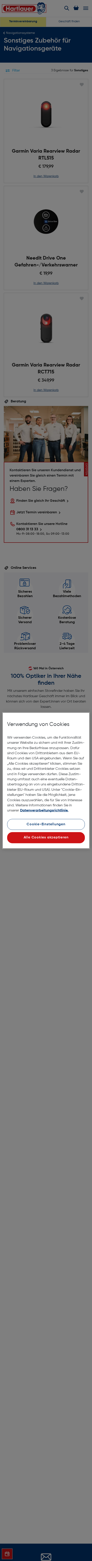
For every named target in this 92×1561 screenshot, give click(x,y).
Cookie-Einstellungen (46, 824)
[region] (46, 780)
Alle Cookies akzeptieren (46, 837)
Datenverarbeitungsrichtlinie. (44, 810)
